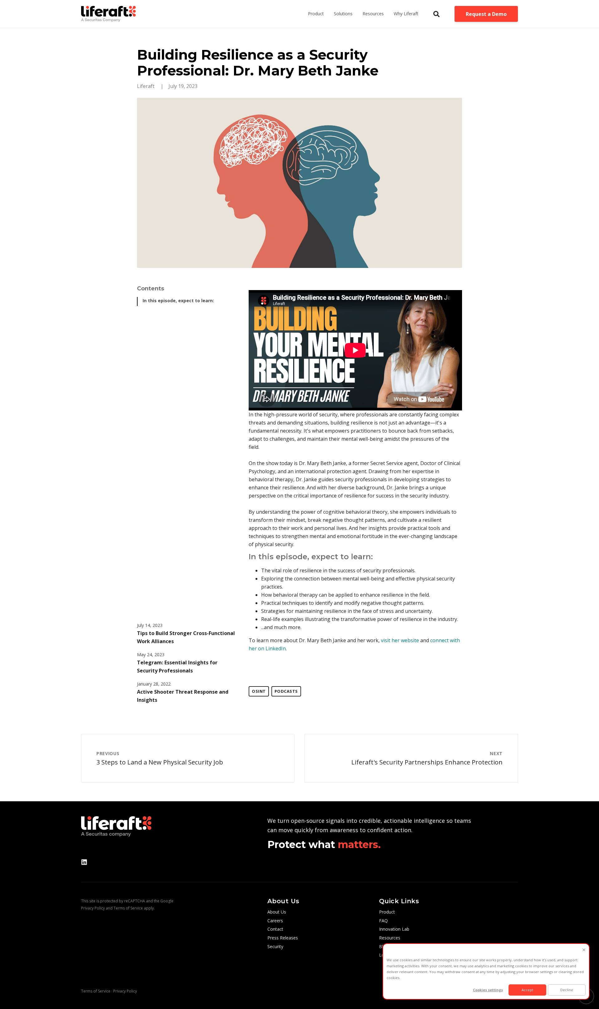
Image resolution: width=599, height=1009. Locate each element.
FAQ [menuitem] (383, 921)
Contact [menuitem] (275, 929)
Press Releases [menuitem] (282, 938)
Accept (527, 989)
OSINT (259, 691)
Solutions (343, 14)
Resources (373, 14)
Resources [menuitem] (389, 938)
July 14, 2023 (150, 625)
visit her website (400, 640)
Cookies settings (488, 989)
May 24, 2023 (150, 654)
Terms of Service (128, 908)
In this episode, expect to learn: (178, 300)
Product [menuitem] (387, 912)
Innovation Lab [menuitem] (394, 929)
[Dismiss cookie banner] (584, 950)
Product (316, 14)
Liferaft (146, 86)
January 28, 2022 (154, 684)
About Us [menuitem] (276, 912)
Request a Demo (486, 14)
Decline (566, 989)
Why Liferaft (406, 14)
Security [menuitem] (275, 946)
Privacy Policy (93, 908)
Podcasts (286, 691)
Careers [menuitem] (275, 921)
